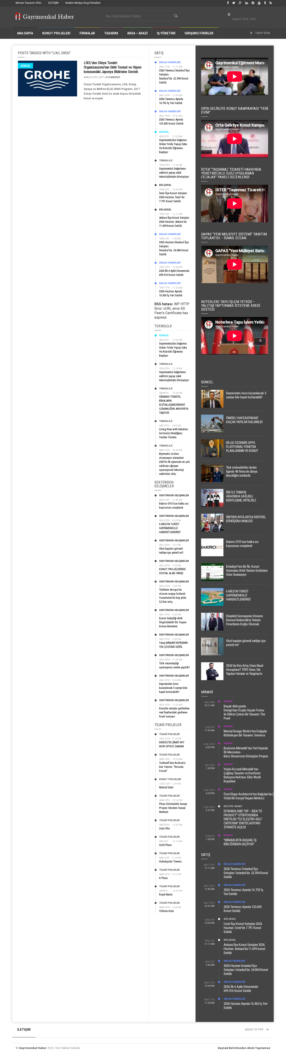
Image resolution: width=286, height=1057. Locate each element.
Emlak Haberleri (170, 62)
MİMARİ (228, 701)
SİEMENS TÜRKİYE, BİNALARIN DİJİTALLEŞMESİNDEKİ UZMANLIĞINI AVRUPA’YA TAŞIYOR (173, 404)
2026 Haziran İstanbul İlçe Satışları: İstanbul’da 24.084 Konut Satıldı (246, 970)
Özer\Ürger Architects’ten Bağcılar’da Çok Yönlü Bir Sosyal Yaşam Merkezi (251, 796)
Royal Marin (165, 894)
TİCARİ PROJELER (169, 734)
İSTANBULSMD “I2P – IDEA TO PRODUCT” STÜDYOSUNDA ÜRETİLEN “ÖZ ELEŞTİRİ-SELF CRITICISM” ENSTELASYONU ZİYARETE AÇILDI (243, 819)
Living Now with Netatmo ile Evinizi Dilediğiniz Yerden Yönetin (173, 433)
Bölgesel (165, 185)
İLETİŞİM (53, 2)
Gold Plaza (165, 845)
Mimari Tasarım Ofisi (28, 2)
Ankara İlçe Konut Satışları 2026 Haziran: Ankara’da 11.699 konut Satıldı (174, 221)
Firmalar (87, 33)
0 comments (112, 77)
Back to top (254, 1029)
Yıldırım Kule (166, 911)
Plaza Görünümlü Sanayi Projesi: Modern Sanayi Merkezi (173, 808)
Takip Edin (262, 33)
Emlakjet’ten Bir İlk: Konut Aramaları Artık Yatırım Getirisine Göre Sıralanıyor (247, 571)
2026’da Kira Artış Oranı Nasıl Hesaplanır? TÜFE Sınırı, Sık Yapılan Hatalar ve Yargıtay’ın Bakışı (244, 672)
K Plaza (163, 878)
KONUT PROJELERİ (56, 33)
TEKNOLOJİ (165, 160)
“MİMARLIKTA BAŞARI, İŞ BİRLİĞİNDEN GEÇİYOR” (240, 842)
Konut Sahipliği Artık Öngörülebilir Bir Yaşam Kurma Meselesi (172, 622)
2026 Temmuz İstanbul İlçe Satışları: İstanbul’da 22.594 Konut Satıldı (246, 873)
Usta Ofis (164, 828)
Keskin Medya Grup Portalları (83, 2)
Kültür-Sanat (233, 806)
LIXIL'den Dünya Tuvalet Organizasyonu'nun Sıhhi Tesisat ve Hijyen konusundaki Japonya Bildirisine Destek (112, 67)
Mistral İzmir (166, 787)
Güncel (25, 65)
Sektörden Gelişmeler (174, 495)
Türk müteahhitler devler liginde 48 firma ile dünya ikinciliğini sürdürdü (241, 471)
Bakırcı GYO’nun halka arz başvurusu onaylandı (242, 544)
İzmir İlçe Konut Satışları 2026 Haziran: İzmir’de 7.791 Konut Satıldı (173, 197)
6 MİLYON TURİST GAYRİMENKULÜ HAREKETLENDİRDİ (169, 528)
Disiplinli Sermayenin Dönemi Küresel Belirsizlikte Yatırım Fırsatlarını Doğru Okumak (244, 620)
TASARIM (111, 33)
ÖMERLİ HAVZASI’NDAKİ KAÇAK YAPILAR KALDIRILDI (244, 420)
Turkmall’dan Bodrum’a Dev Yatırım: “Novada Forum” (172, 767)
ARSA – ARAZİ (137, 33)
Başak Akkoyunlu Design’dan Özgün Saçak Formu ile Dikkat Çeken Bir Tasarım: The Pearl (244, 712)
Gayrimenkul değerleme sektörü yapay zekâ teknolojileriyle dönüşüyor (174, 172)
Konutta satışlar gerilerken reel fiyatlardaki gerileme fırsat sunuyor (174, 712)
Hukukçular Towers (170, 861)
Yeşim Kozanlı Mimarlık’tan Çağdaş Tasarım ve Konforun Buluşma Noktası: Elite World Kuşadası (242, 775)
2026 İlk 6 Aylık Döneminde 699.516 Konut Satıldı (241, 989)
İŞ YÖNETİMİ (166, 33)
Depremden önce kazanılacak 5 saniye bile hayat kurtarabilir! (173, 688)
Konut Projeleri (170, 779)
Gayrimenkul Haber (33, 1048)
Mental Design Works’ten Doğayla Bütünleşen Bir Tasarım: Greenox (245, 733)
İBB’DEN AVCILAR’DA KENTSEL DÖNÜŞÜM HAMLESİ (246, 519)
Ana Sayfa (25, 33)
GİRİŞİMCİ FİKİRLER (199, 33)
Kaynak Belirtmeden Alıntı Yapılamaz (244, 1048)
